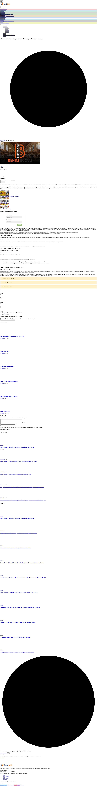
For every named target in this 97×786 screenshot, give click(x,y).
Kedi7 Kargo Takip (3, 202)
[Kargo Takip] (5, 5)
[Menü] (1, 1)
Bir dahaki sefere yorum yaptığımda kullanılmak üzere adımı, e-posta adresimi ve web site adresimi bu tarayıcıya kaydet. (21, 427)
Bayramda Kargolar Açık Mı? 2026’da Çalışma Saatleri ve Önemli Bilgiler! (17, 622)
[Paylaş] (3, 176)
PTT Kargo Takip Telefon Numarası (8, 396)
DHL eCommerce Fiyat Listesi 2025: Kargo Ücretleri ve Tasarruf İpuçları (17, 447)
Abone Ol (13, 319)
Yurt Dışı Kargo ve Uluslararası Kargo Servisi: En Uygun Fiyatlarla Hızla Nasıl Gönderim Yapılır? (23, 500)
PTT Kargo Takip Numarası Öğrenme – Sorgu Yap (9, 196)
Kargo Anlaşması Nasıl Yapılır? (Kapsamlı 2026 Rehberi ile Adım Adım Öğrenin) (19, 592)
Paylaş (8, 314)
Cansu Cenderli (3, 140)
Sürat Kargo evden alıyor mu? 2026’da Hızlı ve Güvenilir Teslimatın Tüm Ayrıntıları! (20, 607)
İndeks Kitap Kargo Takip (7, 282)
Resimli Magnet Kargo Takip (5, 208)
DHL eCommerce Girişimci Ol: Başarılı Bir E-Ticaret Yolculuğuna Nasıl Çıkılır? (18, 461)
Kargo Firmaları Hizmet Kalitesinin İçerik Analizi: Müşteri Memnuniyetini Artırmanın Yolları (22, 487)
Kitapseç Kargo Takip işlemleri (8, 278)
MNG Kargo (2, 459)
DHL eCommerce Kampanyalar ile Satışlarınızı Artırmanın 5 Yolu (15, 474)
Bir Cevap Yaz (3, 415)
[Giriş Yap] (0, 24)
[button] (0, 6)
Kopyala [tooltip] (13, 180)
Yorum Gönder (3, 429)
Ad (15, 423)
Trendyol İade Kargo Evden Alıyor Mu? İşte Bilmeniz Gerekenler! (15, 637)
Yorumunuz (24, 422)
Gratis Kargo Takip (5, 411)
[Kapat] (0, 7)
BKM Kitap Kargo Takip (7, 286)
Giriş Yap (7, 429)
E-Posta (16, 425)
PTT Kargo (2, 338)
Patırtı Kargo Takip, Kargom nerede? (9, 381)
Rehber (1, 445)
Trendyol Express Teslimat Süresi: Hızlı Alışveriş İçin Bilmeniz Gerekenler (17, 652)
